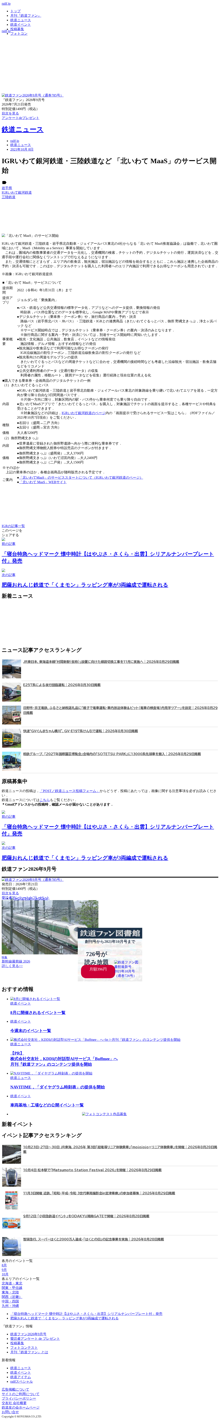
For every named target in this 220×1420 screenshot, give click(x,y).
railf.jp (6, 3)
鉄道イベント (20, 24)
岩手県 (7, 188)
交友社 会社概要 (14, 1403)
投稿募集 (17, 29)
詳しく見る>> (12, 966)
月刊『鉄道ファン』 (25, 15)
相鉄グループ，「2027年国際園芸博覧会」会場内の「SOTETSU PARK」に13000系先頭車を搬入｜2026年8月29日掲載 (112, 754)
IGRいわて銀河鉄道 (17, 192)
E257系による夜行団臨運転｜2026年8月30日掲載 (62, 685)
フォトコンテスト (24, 1347)
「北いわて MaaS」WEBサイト (43, 482)
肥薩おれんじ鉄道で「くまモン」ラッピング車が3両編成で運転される (64, 1318)
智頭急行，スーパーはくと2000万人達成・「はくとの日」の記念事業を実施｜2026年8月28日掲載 (93, 1239)
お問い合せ (10, 1412)
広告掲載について (15, 1389)
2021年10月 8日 (22, 149)
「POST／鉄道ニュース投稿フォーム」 (70, 791)
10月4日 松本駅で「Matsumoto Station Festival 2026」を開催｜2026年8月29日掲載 (92, 1170)
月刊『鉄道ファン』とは (29, 1352)
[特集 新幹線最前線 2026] (50, 953)
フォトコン (19, 33)
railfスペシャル (21, 1381)
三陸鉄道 (8, 197)
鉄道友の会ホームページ (21, 1407)
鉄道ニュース (20, 20)
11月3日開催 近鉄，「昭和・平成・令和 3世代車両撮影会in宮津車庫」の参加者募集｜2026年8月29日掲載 (99, 1193)
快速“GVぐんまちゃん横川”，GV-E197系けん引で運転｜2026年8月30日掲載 (80, 731)
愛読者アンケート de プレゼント (35, 1338)
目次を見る (10, 893)
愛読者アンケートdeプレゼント (26, 897)
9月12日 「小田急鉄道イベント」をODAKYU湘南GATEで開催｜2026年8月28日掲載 (86, 1216)
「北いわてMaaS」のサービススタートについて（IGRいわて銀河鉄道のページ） (81, 477)
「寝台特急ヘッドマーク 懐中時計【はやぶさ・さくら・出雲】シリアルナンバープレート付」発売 (86, 1314)
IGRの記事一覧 (13, 526)
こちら (45, 800)
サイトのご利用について (21, 1394)
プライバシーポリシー (19, 1398)
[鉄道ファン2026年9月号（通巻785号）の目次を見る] (33, 95)
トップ (15, 11)
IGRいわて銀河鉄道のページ (83, 413)
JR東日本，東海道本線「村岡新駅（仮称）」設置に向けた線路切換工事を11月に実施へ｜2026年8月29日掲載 (101, 661)
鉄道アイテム (20, 1377)
